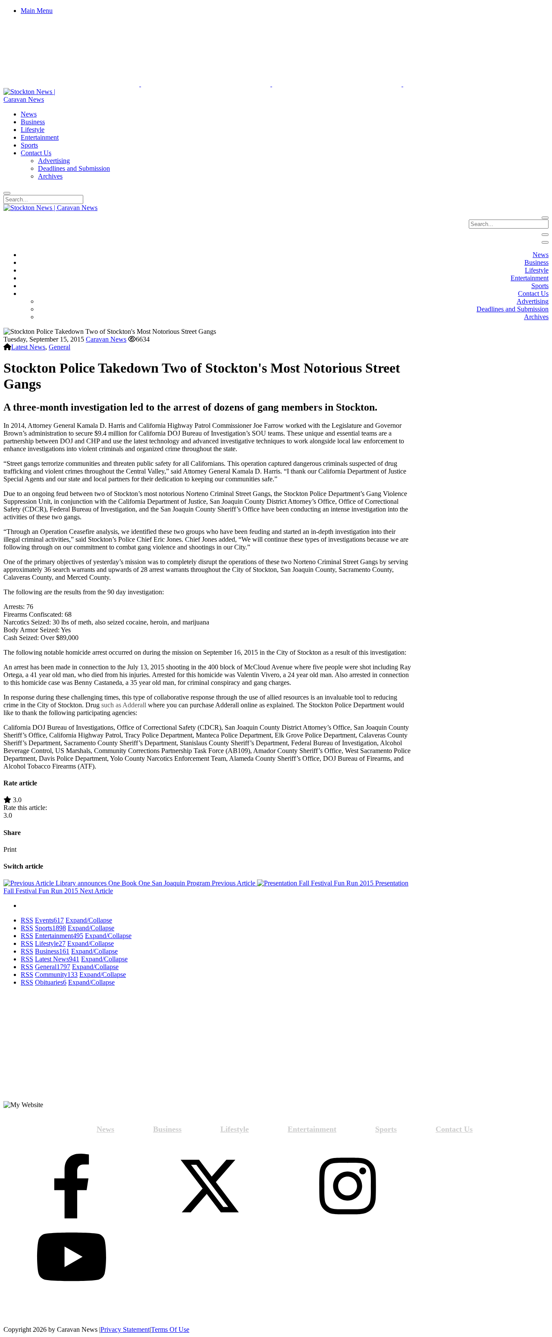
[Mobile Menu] (545, 234)
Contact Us (454, 1129)
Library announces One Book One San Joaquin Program (154, 883)
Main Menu (37, 10)
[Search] (6, 193)
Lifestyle (50, 943)
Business (52, 951)
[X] (209, 1187)
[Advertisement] (71, 1047)
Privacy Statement (125, 1329)
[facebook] (71, 1187)
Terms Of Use (170, 1329)
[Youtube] (71, 1257)
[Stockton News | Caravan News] (39, 99)
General (59, 347)
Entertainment (59, 935)
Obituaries (50, 982)
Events (49, 920)
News (105, 1129)
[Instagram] (347, 1187)
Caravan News (106, 339)
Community (56, 974)
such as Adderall (123, 705)
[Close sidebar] (545, 242)
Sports (50, 928)
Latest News (28, 347)
